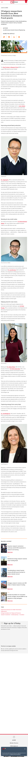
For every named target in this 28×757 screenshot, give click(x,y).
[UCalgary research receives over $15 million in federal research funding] (4, 585)
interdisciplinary (14, 614)
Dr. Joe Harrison (12, 270)
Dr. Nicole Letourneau (15, 369)
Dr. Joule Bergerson (5, 413)
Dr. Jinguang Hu (4, 180)
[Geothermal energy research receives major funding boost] (4, 560)
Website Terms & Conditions (15, 754)
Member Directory (14, 743)
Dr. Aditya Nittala (11, 367)
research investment (5, 614)
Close (25, 750)
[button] (5, 36)
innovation (21, 614)
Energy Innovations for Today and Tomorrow (11, 613)
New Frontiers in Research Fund (10, 67)
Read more (10, 552)
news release (22, 106)
